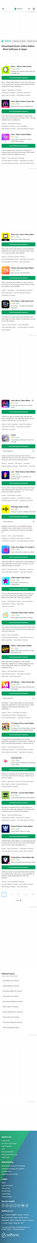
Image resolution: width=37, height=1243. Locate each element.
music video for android (8, 95)
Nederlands (5, 1220)
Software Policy (7, 1171)
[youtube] (22, 1205)
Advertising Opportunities (10, 1174)
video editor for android (14, 123)
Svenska (30, 1220)
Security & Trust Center (9, 1143)
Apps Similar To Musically (14, 781)
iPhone (9, 536)
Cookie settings (7, 1196)
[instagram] (7, 1205)
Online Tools (5, 1157)
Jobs (3, 1149)
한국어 (26, 1217)
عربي (3, 1215)
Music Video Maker (22, 126)
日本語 (21, 1217)
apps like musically (22, 784)
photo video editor (12, 569)
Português (17, 1220)
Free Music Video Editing (23, 92)
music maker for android (14, 495)
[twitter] (15, 1205)
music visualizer (11, 324)
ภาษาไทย (4, 1223)
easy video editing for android (25, 128)
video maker (10, 290)
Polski (12, 1220)
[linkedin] (19, 1205)
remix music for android (8, 92)
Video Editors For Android (23, 426)
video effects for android (8, 541)
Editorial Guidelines (8, 1152)
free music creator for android (16, 256)
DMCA (4, 1183)
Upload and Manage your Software (13, 1168)
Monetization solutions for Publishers (13, 1166)
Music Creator (23, 466)
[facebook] (3, 1205)
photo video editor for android (15, 158)
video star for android (26, 572)
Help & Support (6, 1146)
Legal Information (7, 1185)
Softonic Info (6, 1141)
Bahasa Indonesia (7, 1217)
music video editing (12, 635)
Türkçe (10, 1223)
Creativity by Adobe (19, 41)
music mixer (18, 463)
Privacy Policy (6, 1191)
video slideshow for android (9, 752)
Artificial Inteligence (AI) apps (10, 466)
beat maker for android (26, 500)
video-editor (22, 569)
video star (30, 569)
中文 (22, 1223)
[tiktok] (11, 1205)
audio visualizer (6, 330)
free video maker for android (10, 160)
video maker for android (14, 90)
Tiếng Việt (16, 1223)
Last (17, 900)
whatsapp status (21, 715)
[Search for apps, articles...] (29, 8)
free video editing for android (22, 292)
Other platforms (8, 451)
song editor (32, 466)
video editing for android (23, 95)
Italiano (16, 1217)
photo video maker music (27, 163)
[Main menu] (3, 8)
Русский (24, 1220)
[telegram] (26, 1205)
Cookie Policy (6, 1194)
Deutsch (8, 1215)
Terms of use (6, 1188)
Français (26, 1215)
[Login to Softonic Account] (33, 8)
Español (19, 1215)
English (14, 1215)
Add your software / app (9, 1154)
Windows (4, 463)
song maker (26, 463)
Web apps (11, 463)
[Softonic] (18, 8)
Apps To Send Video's (26, 424)
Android (4, 90)
